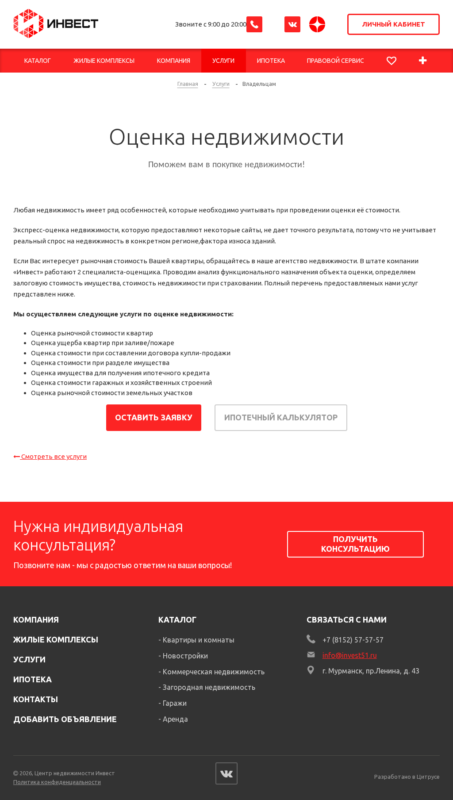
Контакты (35, 699)
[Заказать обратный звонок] (254, 24)
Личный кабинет (393, 24)
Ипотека (32, 679)
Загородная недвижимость (209, 687)
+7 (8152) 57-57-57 (353, 640)
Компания (36, 619)
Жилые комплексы (55, 639)
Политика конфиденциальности (57, 782)
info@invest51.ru (349, 655)
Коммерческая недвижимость (214, 672)
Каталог (177, 619)
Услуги (29, 659)
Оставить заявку (153, 417)
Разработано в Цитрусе (407, 776)
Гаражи (175, 703)
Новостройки (185, 656)
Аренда (175, 719)
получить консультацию (355, 544)
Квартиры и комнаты (198, 640)
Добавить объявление (65, 719)
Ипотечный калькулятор (281, 417)
